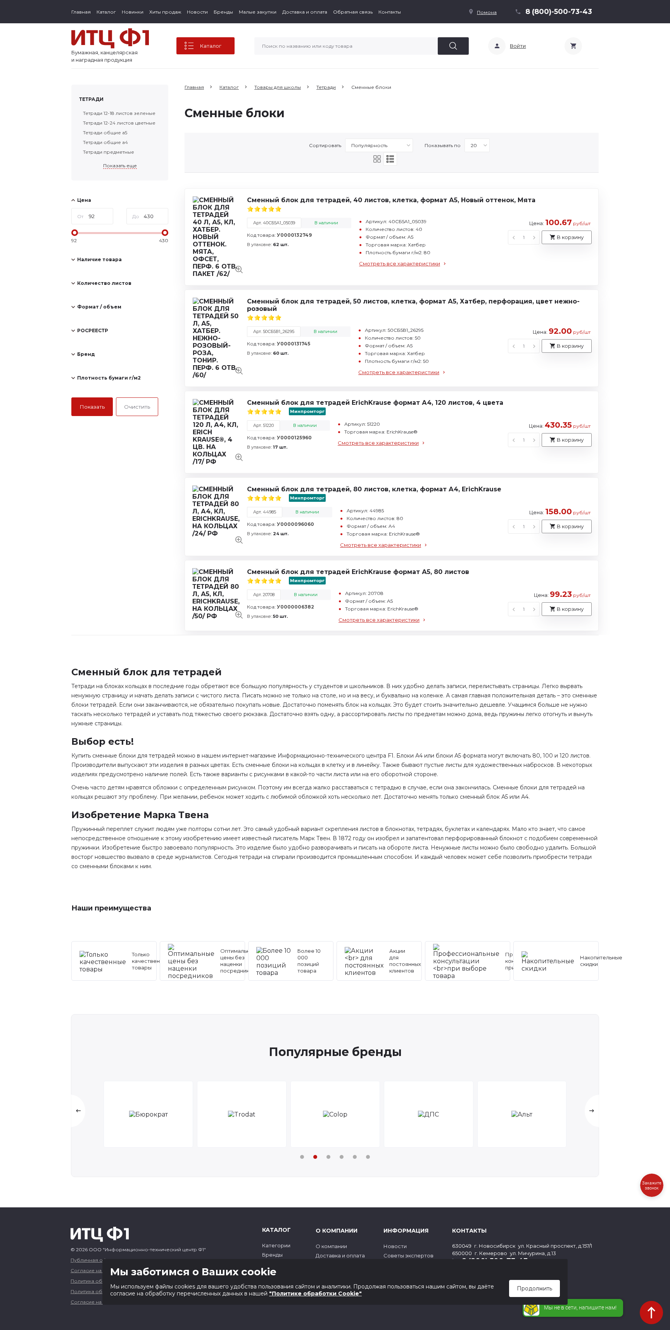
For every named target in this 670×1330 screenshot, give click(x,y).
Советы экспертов (408, 1255)
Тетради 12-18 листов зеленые (119, 113)
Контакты (389, 12)
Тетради (91, 99)
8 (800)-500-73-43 (558, 11)
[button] (302, 1157)
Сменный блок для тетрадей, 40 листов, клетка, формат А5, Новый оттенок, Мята (391, 200)
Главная (81, 12)
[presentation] (78, 1110)
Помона (487, 12)
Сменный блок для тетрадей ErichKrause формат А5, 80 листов (358, 572)
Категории (276, 1245)
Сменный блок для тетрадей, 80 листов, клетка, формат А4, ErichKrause (374, 489)
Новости (197, 12)
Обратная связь (353, 12)
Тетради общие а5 (105, 132)
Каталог (106, 12)
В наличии (326, 222)
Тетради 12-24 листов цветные (119, 123)
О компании (331, 1246)
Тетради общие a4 (105, 142)
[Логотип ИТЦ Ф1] (110, 38)
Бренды (223, 12)
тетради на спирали (267, 856)
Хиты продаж (165, 12)
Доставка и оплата (304, 12)
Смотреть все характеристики (399, 263)
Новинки (132, 12)
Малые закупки (257, 12)
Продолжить (534, 1288)
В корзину (570, 237)
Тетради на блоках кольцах (109, 686)
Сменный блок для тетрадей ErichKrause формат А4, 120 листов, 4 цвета (375, 402)
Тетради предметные (108, 152)
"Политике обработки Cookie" (315, 1293)
